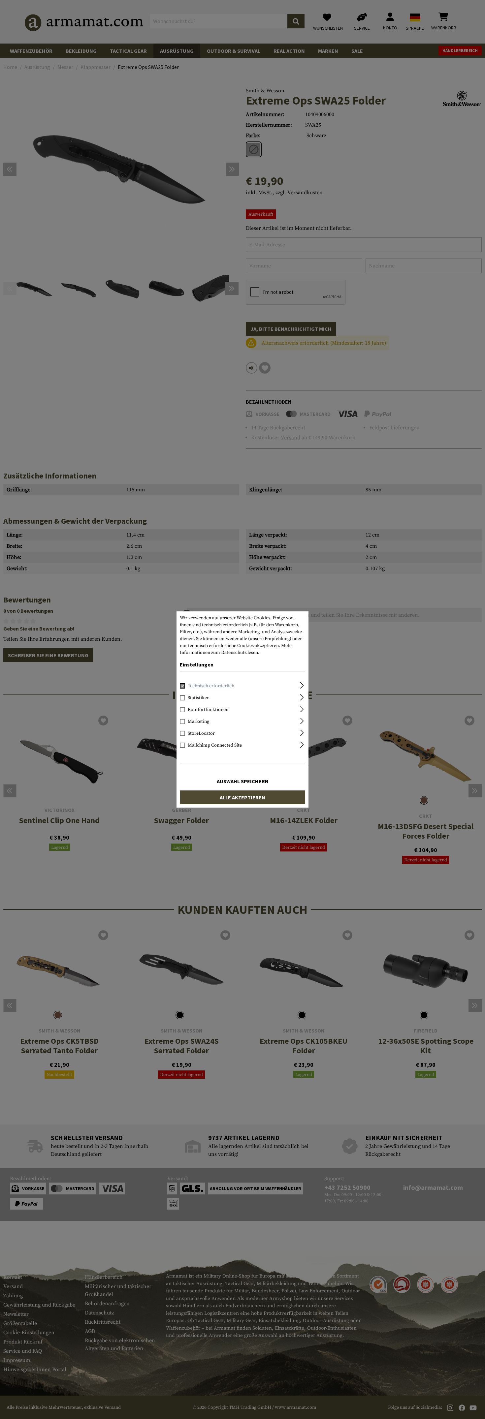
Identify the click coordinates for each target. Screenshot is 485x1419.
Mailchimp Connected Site (215, 745)
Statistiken (199, 698)
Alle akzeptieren (242, 797)
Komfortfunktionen (208, 710)
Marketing (198, 722)
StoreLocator (201, 733)
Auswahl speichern (243, 781)
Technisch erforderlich (211, 686)
